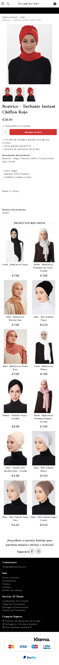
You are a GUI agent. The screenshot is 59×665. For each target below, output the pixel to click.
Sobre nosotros (10, 577)
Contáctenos (9, 581)
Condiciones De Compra (15, 601)
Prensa (6, 584)
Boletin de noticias (12, 590)
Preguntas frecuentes (13, 604)
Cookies (6, 587)
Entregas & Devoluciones (15, 607)
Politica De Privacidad (13, 610)
